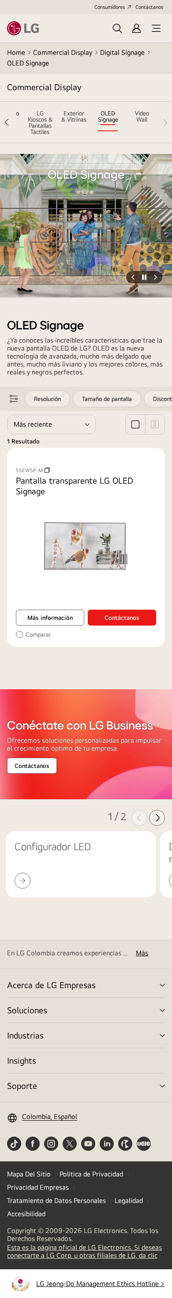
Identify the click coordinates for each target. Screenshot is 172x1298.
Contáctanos (149, 7)
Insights (21, 1060)
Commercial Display (62, 52)
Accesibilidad (26, 1214)
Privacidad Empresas (38, 1187)
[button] (14, 277)
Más (142, 953)
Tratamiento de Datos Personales (56, 1200)
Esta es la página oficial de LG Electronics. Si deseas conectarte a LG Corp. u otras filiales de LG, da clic (86, 1252)
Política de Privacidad (91, 1174)
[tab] (40, 122)
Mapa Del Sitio (29, 1174)
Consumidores (109, 7)
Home (16, 52)
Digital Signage (122, 52)
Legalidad (129, 1200)
